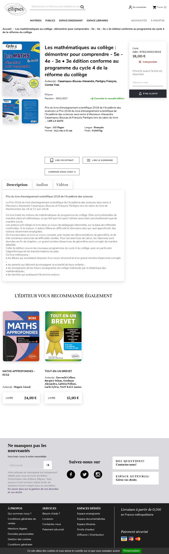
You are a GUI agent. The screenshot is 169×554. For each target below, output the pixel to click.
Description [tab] (17, 184)
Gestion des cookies (19, 539)
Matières (35, 20)
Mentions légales (17, 529)
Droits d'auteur (86, 529)
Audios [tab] (42, 184)
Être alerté (148, 94)
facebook (71, 474)
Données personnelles (21, 534)
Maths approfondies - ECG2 (18, 373)
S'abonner (48, 465)
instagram (98, 474)
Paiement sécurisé (53, 529)
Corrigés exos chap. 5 (62, 172)
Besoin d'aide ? (51, 513)
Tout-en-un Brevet (58, 371)
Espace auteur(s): (133, 478)
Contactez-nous (51, 524)
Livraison (47, 519)
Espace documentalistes (91, 519)
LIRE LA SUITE (55, 121)
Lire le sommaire (102, 160)
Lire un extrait (64, 160)
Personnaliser (131, 550)
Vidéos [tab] (62, 184)
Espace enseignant (71, 20)
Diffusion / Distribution (90, 535)
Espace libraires (97, 20)
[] (82, 7)
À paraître (158, 20)
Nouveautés (139, 20)
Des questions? (130, 463)
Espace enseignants (88, 513)
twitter (84, 474)
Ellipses (49, 94)
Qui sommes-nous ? (19, 513)
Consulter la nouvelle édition (109, 98)
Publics (50, 20)
